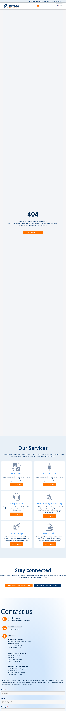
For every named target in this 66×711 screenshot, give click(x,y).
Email (3, 698)
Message (4, 707)
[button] (38, 6)
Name (3, 690)
